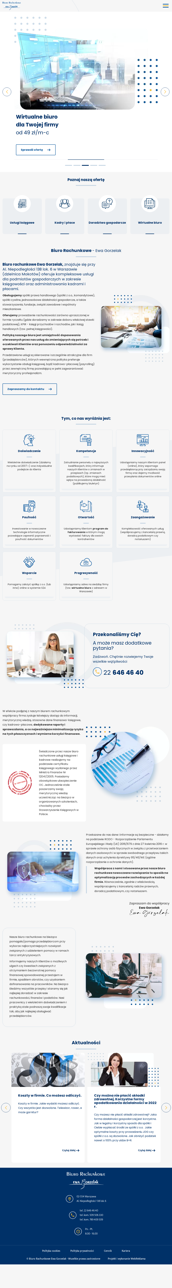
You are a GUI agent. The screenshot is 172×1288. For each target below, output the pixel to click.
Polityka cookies (51, 1251)
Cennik (108, 1251)
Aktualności (86, 1043)
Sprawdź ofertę (32, 150)
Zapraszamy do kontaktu (25, 389)
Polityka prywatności (82, 1251)
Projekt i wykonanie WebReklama (126, 1259)
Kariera (126, 1251)
